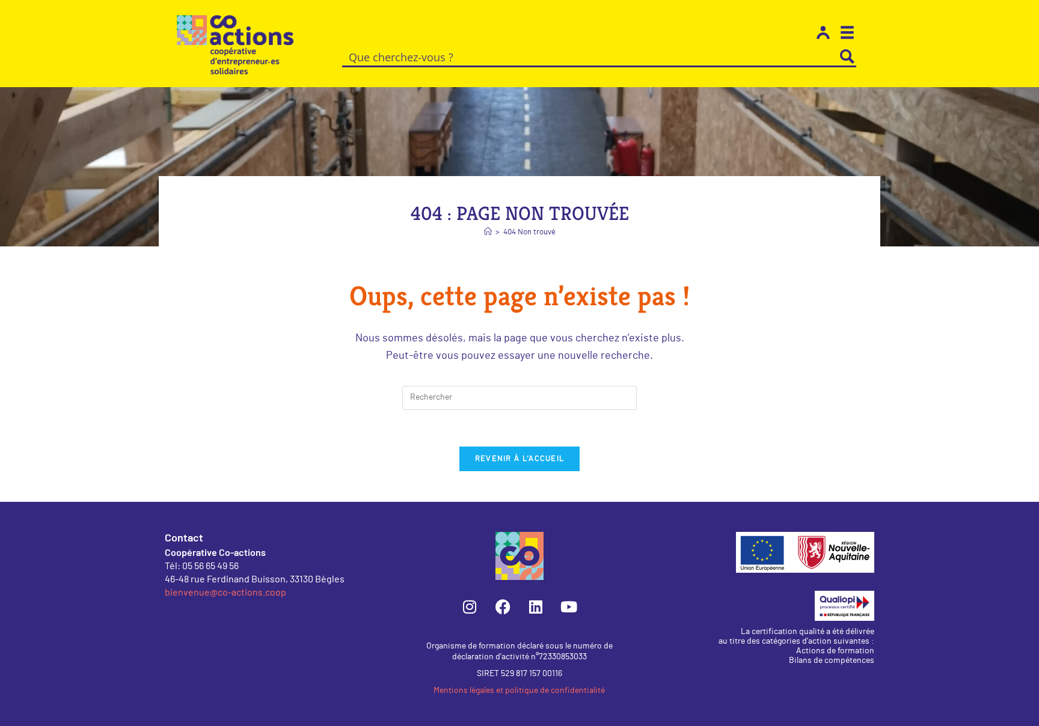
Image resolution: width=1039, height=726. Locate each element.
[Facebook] (503, 607)
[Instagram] (470, 607)
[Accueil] (488, 232)
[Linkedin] (536, 607)
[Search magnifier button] (847, 56)
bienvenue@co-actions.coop (225, 591)
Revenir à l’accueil (520, 459)
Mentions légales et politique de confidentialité (519, 690)
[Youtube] (569, 607)
